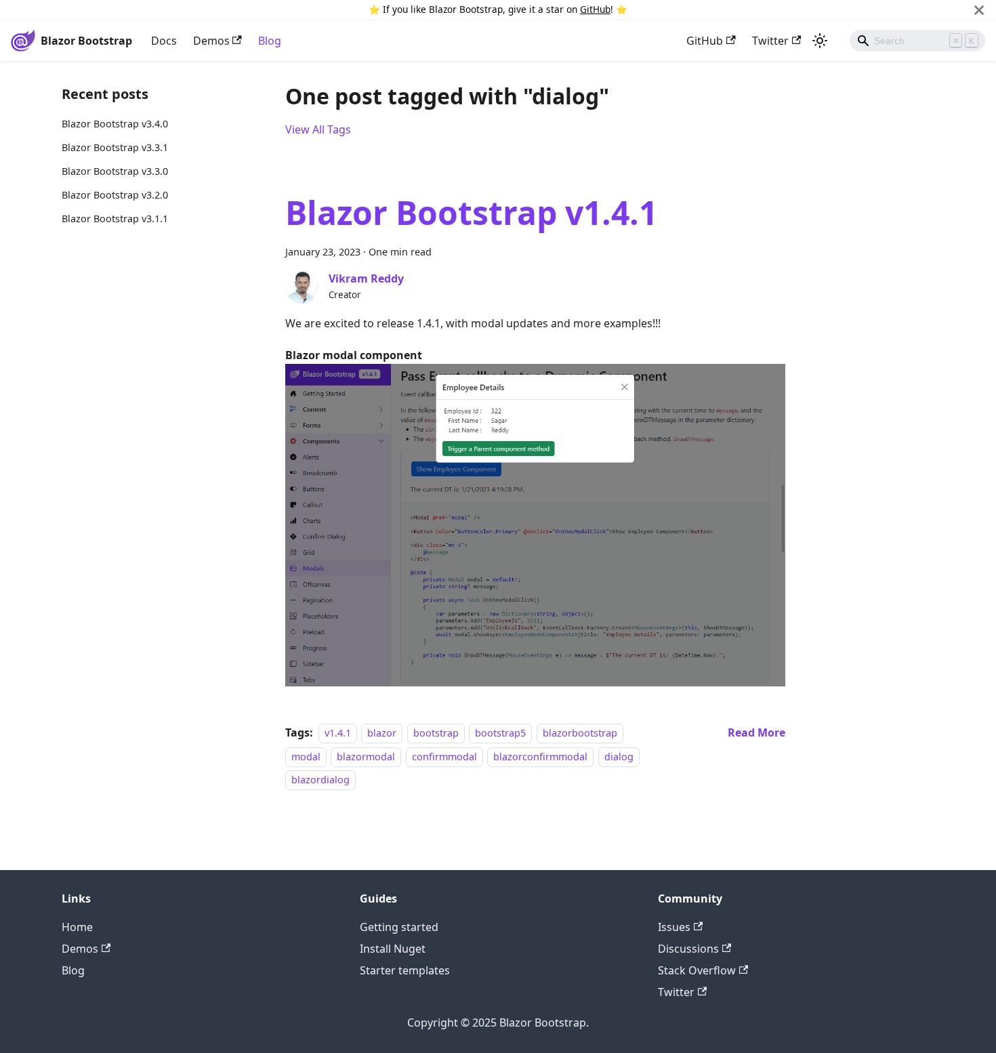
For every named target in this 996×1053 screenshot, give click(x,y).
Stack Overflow (697, 970)
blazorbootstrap (580, 732)
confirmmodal (444, 756)
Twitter (770, 40)
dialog (619, 756)
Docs (164, 40)
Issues (674, 927)
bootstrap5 (500, 732)
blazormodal (366, 756)
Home (77, 927)
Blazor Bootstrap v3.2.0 (115, 194)
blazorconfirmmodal (540, 756)
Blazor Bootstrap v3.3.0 (115, 171)
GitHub (595, 9)
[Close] (979, 10)
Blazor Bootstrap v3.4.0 (115, 123)
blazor (381, 732)
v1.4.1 (338, 732)
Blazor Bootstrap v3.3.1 (115, 147)
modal (305, 756)
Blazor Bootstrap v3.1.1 (115, 218)
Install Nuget (393, 948)
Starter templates (405, 970)
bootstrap (436, 732)
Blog (269, 40)
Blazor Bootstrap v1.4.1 (471, 212)
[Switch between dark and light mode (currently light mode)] (820, 40)
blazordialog (320, 779)
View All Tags (318, 129)
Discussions (688, 948)
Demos (211, 40)
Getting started (399, 927)
